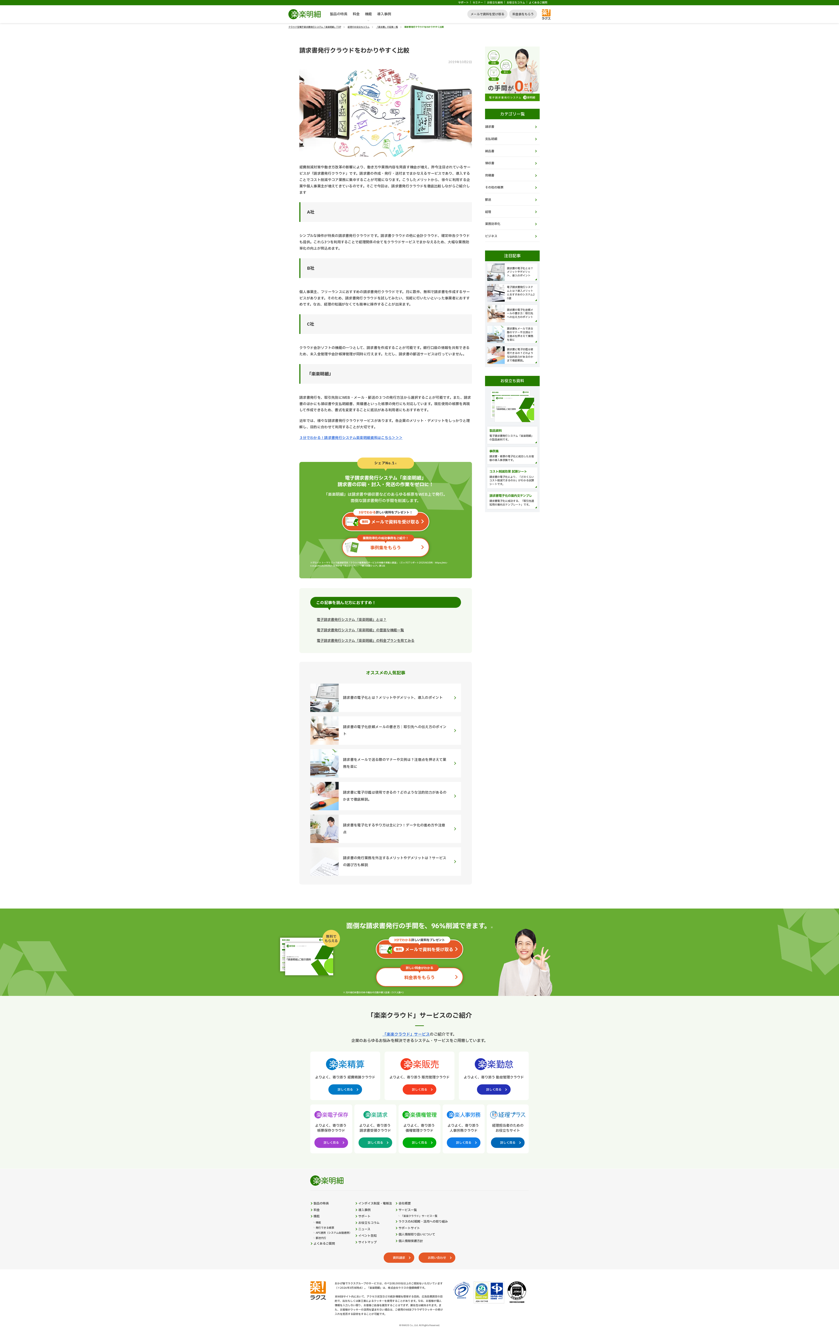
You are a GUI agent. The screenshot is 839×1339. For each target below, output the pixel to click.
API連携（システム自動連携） (334, 1233)
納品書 (489, 151)
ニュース (364, 1229)
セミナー (478, 3)
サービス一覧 (408, 1210)
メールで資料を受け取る (487, 14)
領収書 (489, 163)
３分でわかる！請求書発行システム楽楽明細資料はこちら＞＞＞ (350, 438)
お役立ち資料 (495, 3)
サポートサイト (409, 1228)
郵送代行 (321, 1238)
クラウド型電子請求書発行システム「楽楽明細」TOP (314, 27)
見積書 (489, 175)
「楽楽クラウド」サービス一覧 (419, 1216)
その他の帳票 (494, 187)
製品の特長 (338, 14)
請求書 (489, 126)
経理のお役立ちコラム (358, 27)
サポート (463, 3)
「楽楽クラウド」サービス (406, 1034)
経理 (488, 212)
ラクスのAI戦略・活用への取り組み (423, 1222)
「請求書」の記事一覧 (387, 27)
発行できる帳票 (325, 1228)
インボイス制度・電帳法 (375, 1203)
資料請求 (399, 1258)
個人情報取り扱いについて (417, 1234)
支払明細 (491, 139)
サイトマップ (367, 1242)
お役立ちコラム (516, 3)
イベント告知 (367, 1236)
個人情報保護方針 (411, 1241)
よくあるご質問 (538, 3)
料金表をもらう (523, 14)
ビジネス (491, 236)
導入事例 (384, 14)
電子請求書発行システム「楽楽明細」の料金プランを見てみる (365, 640)
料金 (356, 14)
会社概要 (405, 1203)
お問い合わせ (437, 1258)
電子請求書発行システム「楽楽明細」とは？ (352, 619)
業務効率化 (492, 224)
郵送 (488, 199)
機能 (368, 14)
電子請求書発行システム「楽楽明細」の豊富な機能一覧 (360, 630)
